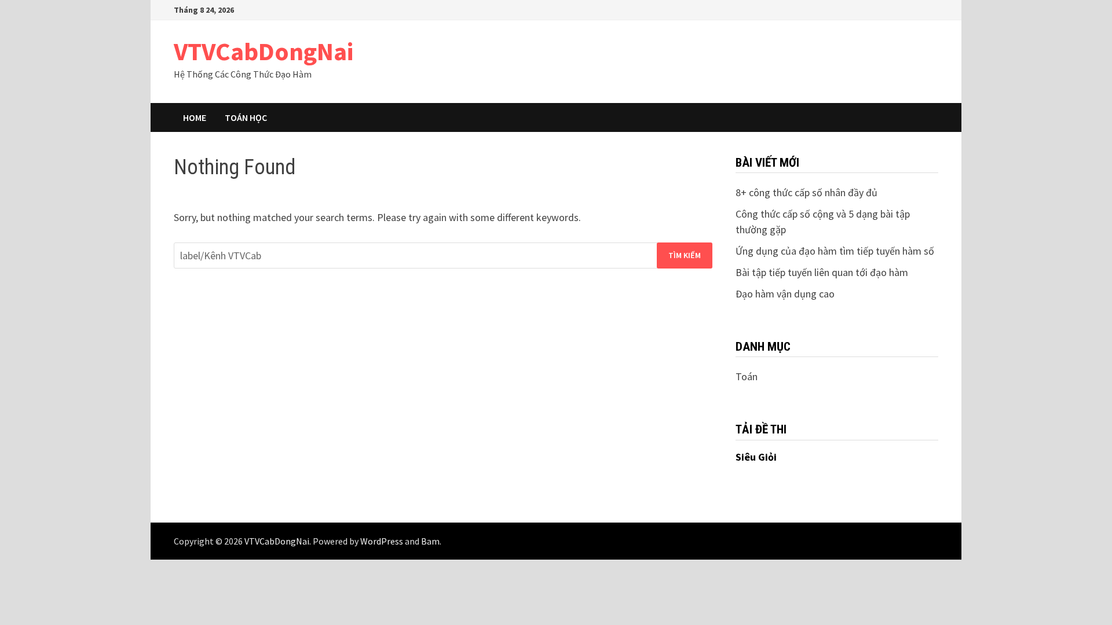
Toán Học (246, 117)
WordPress (381, 541)
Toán (747, 376)
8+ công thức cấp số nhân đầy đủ (806, 192)
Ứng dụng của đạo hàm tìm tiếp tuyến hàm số (835, 251)
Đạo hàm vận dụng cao (785, 293)
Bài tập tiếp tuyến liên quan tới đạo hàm (822, 272)
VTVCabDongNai (263, 51)
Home (194, 117)
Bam (430, 541)
